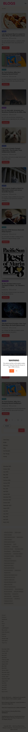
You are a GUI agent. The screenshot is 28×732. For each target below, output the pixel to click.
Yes (12, 370)
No (16, 370)
